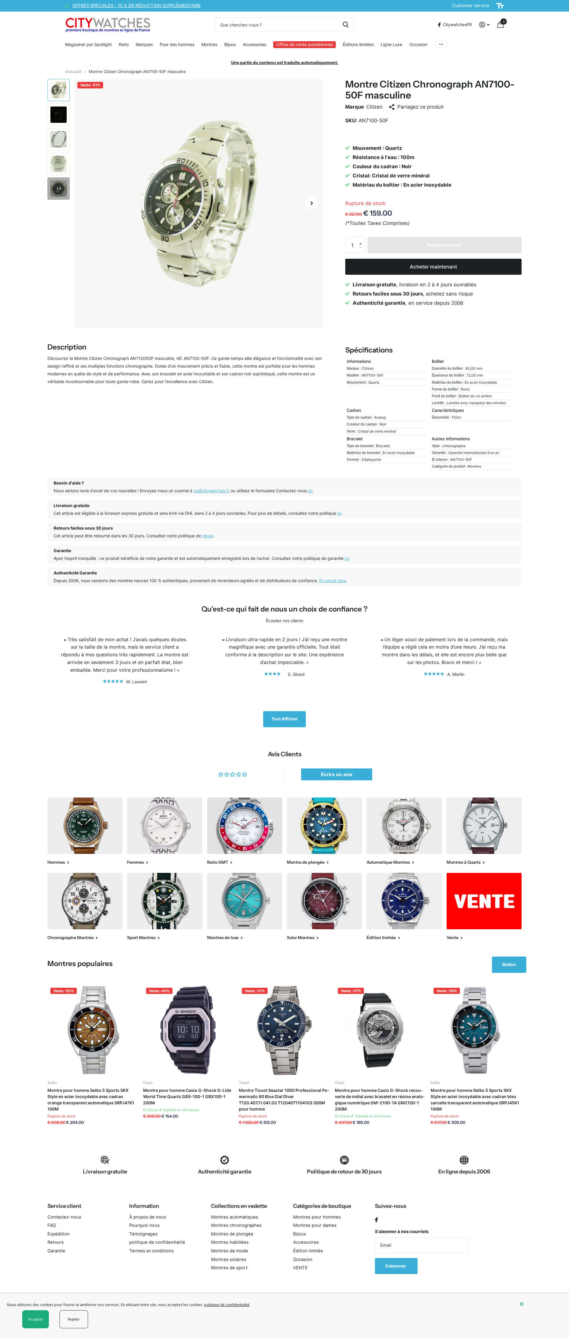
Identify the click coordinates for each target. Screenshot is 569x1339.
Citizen (374, 107)
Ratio (124, 44)
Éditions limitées (358, 44)
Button (509, 964)
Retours (55, 1242)
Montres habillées (230, 1242)
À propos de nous (147, 1217)
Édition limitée (308, 1251)
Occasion (418, 44)
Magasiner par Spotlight (88, 44)
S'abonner (396, 1265)
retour (207, 535)
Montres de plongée (232, 1234)
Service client (64, 1206)
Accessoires (306, 1242)
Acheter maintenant (433, 267)
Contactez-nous (64, 1217)
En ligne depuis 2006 (464, 1171)
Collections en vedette (239, 1206)
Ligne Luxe (391, 44)
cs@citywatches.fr (211, 490)
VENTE (300, 1267)
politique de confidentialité (157, 1242)
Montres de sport (229, 1267)
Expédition (58, 1234)
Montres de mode (229, 1251)
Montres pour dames (315, 1225)
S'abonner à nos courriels (402, 1231)
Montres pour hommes (317, 1217)
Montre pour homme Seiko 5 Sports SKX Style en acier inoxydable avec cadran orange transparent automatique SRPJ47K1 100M (90, 1099)
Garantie (56, 1251)
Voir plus (440, 44)
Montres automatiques (234, 1217)
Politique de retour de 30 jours (344, 1171)
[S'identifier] (484, 24)
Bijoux (230, 44)
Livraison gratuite (105, 1171)
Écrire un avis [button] (336, 774)
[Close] (540, 1304)
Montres (209, 44)
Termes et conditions (151, 1251)
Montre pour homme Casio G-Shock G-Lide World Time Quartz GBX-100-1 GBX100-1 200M (187, 1096)
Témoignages (143, 1234)
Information (144, 1206)
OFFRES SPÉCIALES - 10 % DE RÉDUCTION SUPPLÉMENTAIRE (136, 5)
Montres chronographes (236, 1225)
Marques (144, 44)
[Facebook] (376, 1220)
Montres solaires (228, 1259)
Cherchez (346, 24)
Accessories (254, 44)
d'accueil (73, 71)
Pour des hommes (177, 44)
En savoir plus (332, 580)
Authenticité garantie (224, 1171)
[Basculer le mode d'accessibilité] (500, 5)
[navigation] (58, 90)
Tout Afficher (284, 718)
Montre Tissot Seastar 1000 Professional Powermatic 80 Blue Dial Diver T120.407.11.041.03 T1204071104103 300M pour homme (284, 1099)
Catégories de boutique (322, 1206)
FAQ (51, 1225)
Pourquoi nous (144, 1225)
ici (310, 490)
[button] (311, 203)
